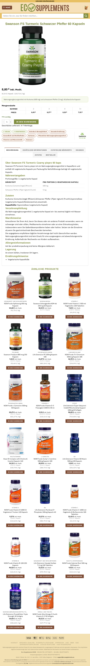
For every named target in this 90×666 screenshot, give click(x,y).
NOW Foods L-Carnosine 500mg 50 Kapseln (15, 407)
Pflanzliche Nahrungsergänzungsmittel (52, 135)
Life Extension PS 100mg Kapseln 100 (45, 356)
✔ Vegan (6, 131)
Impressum (59, 643)
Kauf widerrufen (64, 644)
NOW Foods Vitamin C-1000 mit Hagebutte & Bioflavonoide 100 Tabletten (74, 512)
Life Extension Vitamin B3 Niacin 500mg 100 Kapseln (75, 460)
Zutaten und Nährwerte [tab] (61, 150)
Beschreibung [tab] (12, 150)
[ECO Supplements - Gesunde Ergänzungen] (45, 7)
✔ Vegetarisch (19, 131)
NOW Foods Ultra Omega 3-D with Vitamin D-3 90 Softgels (45, 615)
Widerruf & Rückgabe (45, 643)
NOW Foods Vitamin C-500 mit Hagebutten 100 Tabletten (74, 305)
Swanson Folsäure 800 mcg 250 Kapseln (15, 356)
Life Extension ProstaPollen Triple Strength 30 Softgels (15, 615)
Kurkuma (31, 135)
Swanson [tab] (80, 150)
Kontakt (14, 643)
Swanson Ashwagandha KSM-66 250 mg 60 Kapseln (45, 305)
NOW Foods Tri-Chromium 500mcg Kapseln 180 (74, 356)
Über (72, 643)
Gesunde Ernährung (58, 131)
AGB (67, 643)
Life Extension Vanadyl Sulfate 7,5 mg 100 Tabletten (45, 564)
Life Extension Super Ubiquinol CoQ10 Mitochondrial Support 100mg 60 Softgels (74, 408)
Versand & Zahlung (27, 643)
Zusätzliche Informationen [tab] (35, 150)
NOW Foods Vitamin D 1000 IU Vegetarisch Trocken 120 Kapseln (15, 511)
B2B (77, 643)
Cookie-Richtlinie (47, 644)
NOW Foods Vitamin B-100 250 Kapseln (15, 564)
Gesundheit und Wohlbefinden (13, 135)
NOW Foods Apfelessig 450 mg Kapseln (15, 305)
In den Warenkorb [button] (15, 317)
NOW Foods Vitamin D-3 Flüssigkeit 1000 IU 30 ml (45, 407)
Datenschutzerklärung (29, 644)
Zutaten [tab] (38, 155)
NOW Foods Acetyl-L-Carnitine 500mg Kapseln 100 (45, 460)
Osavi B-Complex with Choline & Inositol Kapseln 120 (15, 460)
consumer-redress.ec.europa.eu (63, 661)
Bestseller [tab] (51, 155)
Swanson (29, 140)
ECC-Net (26, 663)
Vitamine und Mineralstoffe (12, 140)
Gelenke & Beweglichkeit (38, 131)
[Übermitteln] (86, 15)
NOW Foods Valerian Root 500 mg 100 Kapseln (74, 564)
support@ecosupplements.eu (65, 657)
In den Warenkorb (26, 122)
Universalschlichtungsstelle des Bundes (63, 663)
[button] (7, 8)
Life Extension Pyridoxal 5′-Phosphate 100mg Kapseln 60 (45, 511)
